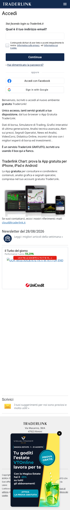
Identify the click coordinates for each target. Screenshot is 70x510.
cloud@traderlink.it (14, 222)
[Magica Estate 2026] (35, 470)
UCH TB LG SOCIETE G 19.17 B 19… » (35, 257)
